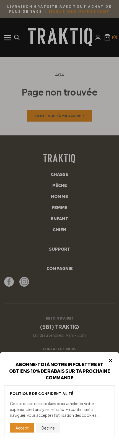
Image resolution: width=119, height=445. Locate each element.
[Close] (110, 360)
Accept (22, 427)
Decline (48, 427)
